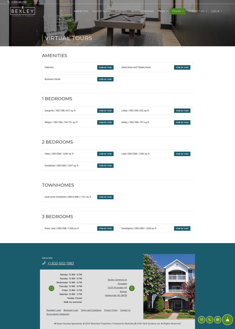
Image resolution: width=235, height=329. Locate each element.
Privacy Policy (111, 310)
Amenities (81, 11)
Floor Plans (102, 11)
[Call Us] (209, 319)
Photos (121, 11)
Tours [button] (177, 11)
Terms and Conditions (91, 310)
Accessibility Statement (58, 314)
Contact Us (125, 310)
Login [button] (215, 11)
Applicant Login (71, 310)
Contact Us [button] (196, 11)
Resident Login (54, 310)
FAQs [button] (162, 11)
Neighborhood (142, 11)
